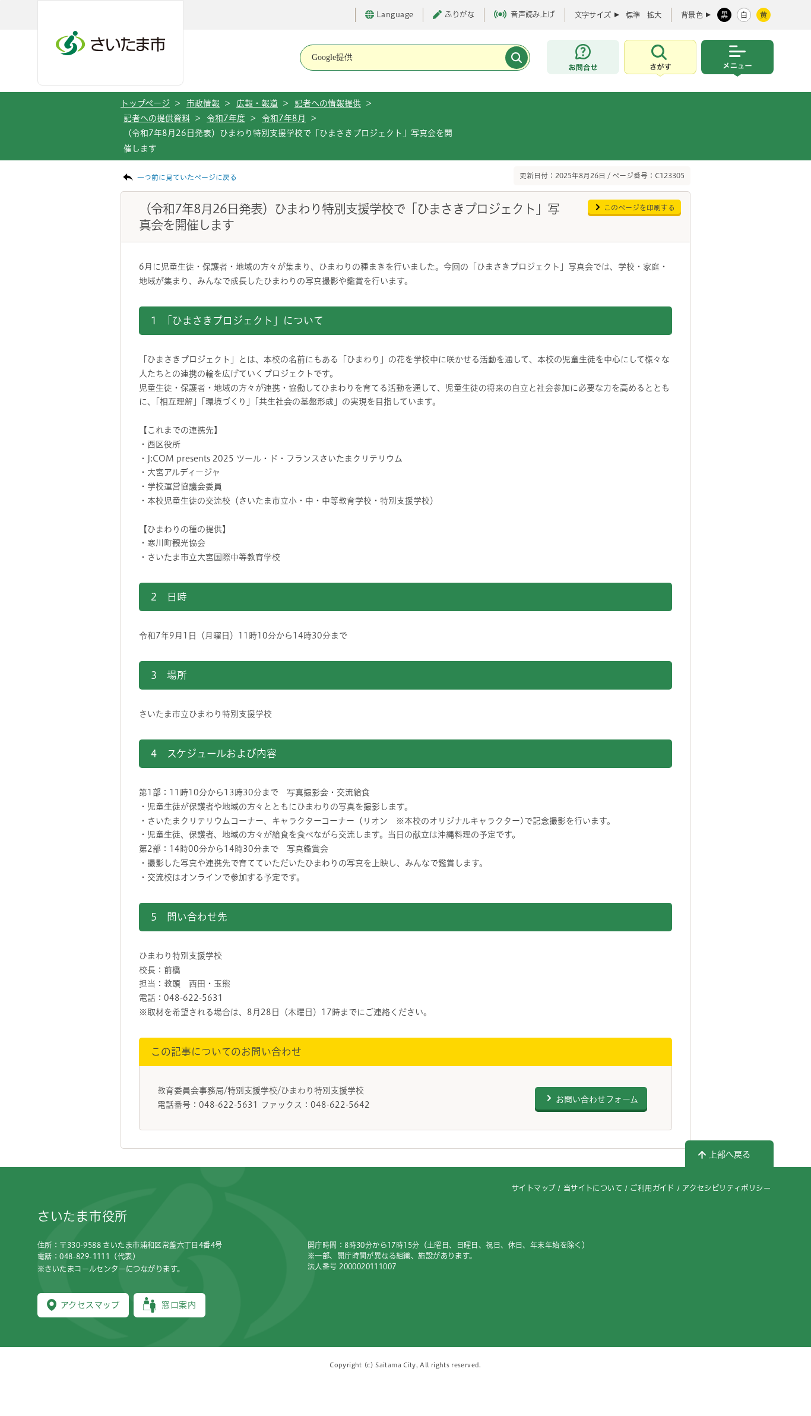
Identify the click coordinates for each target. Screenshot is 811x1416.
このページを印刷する (639, 207)
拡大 (654, 14)
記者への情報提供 (327, 103)
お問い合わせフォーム (597, 1099)
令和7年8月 (284, 118)
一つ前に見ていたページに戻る (187, 177)
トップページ (145, 103)
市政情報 (203, 103)
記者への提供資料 (156, 118)
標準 (633, 14)
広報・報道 (257, 103)
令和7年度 (226, 118)
